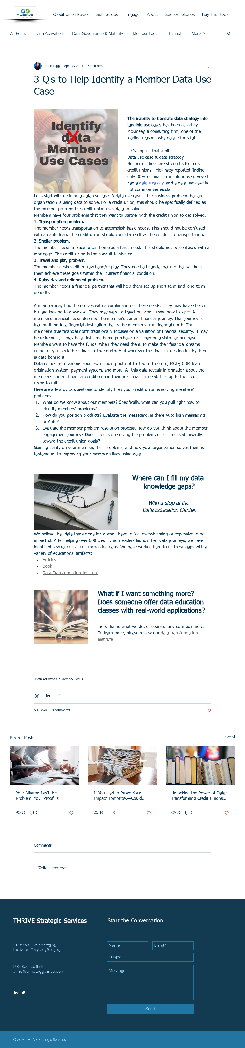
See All (230, 737)
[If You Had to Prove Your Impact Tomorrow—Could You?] (122, 765)
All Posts (18, 33)
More (196, 33)
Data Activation (49, 33)
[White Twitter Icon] (23, 992)
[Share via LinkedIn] (48, 695)
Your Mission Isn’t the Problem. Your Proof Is (37, 796)
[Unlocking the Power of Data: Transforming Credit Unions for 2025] (200, 765)
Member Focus (146, 33)
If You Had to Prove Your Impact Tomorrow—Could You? (118, 796)
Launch (175, 33)
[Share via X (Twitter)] (36, 695)
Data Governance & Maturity (97, 33)
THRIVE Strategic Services (51, 921)
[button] (229, 33)
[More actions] (208, 66)
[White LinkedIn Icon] (15, 992)
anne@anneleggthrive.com (39, 971)
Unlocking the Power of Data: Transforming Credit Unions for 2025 (199, 796)
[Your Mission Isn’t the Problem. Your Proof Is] (44, 765)
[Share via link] (59, 695)
